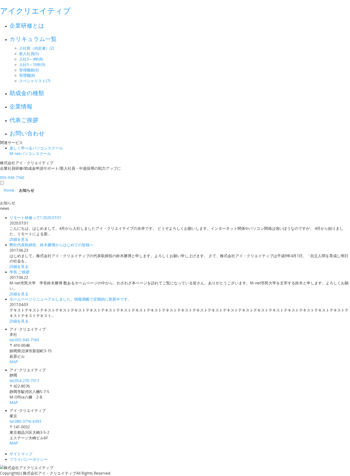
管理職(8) (27, 75)
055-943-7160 (12, 177)
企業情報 (21, 106)
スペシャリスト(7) (34, 80)
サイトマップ (21, 453)
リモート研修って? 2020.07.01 (35, 217)
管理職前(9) (29, 70)
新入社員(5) (29, 53)
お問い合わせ (27, 133)
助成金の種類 (27, 93)
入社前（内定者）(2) (36, 48)
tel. (24, 340)
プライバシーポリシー (29, 459)
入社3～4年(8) (31, 59)
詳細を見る (19, 239)
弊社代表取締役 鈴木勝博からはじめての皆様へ (51, 244)
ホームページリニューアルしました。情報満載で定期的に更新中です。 (70, 299)
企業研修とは (27, 25)
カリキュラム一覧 (33, 39)
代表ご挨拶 (24, 120)
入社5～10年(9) (32, 64)
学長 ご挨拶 (20, 272)
